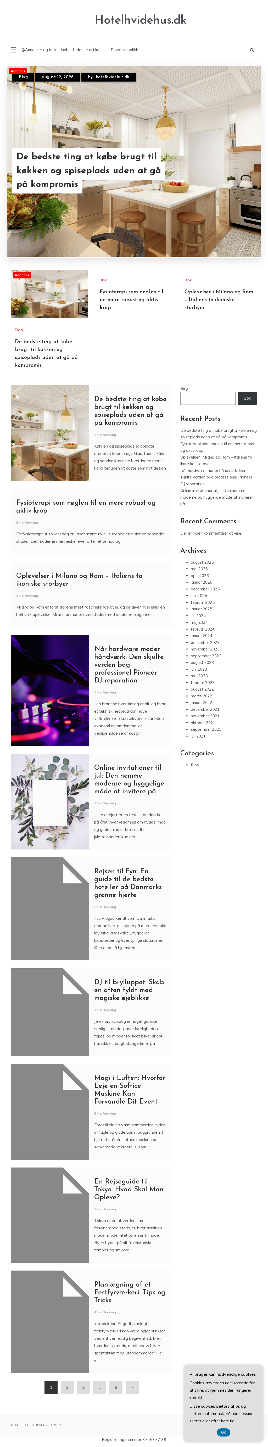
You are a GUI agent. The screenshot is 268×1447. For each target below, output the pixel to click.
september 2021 (206, 729)
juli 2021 (198, 736)
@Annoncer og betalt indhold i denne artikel (60, 49)
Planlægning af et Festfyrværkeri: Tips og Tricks (129, 1292)
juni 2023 (199, 669)
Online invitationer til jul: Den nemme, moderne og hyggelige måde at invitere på (216, 497)
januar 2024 (201, 635)
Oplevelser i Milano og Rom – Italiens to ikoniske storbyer (219, 299)
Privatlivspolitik (124, 49)
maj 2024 (199, 622)
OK (223, 1432)
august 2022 (202, 689)
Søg (184, 388)
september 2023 (206, 655)
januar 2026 (201, 582)
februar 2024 (203, 629)
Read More (239, 171)
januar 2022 (201, 702)
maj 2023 (199, 675)
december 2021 (205, 709)
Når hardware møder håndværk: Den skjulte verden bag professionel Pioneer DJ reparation (129, 665)
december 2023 (205, 642)
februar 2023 (203, 682)
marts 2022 (201, 695)
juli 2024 (198, 615)
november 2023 (205, 649)
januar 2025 (201, 608)
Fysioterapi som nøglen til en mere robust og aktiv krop (131, 299)
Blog (23, 77)
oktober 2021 (203, 722)
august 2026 (202, 562)
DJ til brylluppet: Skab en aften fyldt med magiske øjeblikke (129, 990)
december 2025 (205, 589)
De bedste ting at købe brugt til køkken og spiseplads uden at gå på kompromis (88, 171)
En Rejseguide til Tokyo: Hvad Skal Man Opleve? (129, 1189)
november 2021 (205, 715)
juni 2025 (199, 595)
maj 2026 (199, 568)
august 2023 (202, 662)
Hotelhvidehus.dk (141, 20)
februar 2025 (203, 602)
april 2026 (200, 575)
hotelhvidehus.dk (112, 77)
